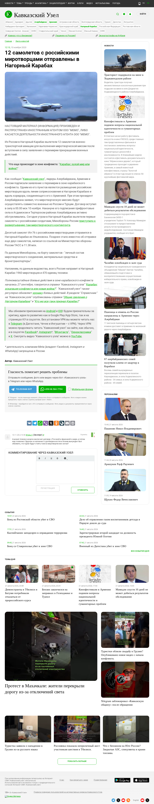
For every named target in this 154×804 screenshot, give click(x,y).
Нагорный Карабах (88, 26)
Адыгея (29, 22)
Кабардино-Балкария (14, 26)
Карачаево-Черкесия (48, 26)
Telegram (16, 323)
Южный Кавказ (91, 31)
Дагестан (117, 22)
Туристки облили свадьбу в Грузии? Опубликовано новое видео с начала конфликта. (122, 654)
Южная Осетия (75, 31)
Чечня (63, 31)
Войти (143, 14)
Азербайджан (40, 22)
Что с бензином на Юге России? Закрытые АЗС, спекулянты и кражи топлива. (124, 749)
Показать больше (77, 761)
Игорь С (29, 435)
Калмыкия (31, 26)
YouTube (76, 336)
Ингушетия (128, 22)
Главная (8, 41)
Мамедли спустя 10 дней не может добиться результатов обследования (125, 208)
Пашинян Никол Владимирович (122, 428)
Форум (71, 3)
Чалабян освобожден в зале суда (123, 262)
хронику (37, 292)
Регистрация (48, 488)
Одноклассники (81, 332)
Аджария (19, 22)
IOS (60, 311)
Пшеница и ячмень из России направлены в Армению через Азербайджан (121, 315)
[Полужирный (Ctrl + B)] (39, 458)
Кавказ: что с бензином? (20, 35)
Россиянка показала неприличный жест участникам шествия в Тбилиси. (77, 747)
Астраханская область (69, 22)
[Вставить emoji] (65, 458)
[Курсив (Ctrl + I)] (45, 458)
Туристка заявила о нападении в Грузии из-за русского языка (24, 747)
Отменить (82, 490)
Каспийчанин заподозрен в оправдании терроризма (37, 532)
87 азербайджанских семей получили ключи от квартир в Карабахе (121, 362)
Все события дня (140, 551)
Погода (116, 3)
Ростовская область (132, 26)
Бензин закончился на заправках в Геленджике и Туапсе (57, 593)
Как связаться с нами (79, 780)
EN (148, 3)
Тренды (28, 3)
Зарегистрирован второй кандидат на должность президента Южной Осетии (107, 534)
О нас (62, 780)
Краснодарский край (68, 26)
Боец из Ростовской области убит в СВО (31, 519)
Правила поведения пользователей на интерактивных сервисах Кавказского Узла (68, 792)
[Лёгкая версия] (139, 3)
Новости (9, 3)
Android (50, 311)
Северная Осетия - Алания (17, 31)
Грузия (108, 22)
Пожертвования (100, 780)
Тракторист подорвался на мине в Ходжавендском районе (123, 76)
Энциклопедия (57, 3)
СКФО (33, 31)
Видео (89, 3)
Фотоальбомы (102, 3)
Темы (19, 3)
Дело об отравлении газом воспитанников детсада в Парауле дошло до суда (109, 521)
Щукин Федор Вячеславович (121, 499)
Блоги (80, 3)
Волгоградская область (92, 22)
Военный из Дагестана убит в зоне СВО (102, 546)
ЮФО (102, 31)
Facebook (31, 332)
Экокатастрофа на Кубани (112, 35)
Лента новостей (22, 41)
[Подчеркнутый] (51, 458)
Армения (53, 22)
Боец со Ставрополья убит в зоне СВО (29, 546)
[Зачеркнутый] (57, 458)
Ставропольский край (48, 31)
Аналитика (40, 3)
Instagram (45, 332)
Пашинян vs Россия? (65, 35)
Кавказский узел (33, 178)
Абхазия (9, 22)
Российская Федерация (109, 26)
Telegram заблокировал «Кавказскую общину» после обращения (122, 702)
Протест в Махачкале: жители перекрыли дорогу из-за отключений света (44, 688)
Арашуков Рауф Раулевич (119, 464)
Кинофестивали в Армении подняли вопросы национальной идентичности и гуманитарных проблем (123, 126)
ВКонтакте (61, 332)
